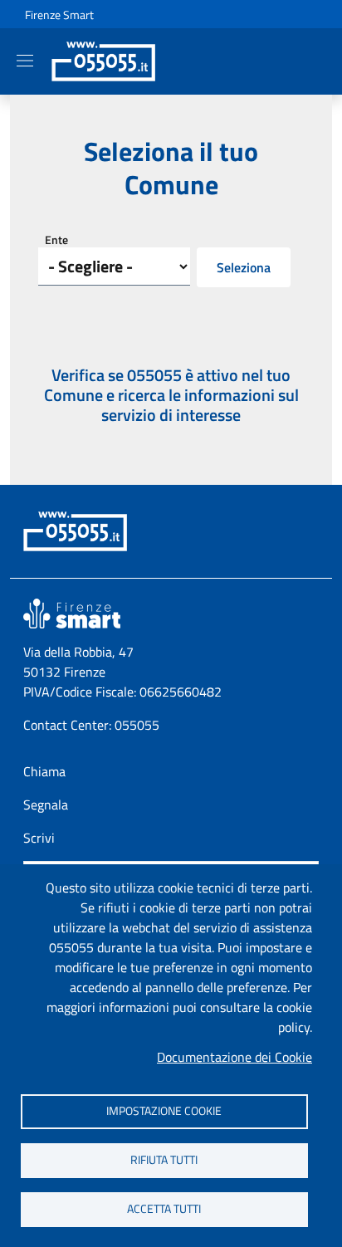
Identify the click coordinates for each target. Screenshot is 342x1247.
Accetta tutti (164, 1209)
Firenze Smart (59, 14)
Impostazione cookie (164, 1111)
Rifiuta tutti (164, 1160)
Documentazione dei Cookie (234, 1057)
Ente (56, 239)
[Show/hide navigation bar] (25, 60)
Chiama (44, 771)
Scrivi (39, 838)
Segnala (45, 804)
